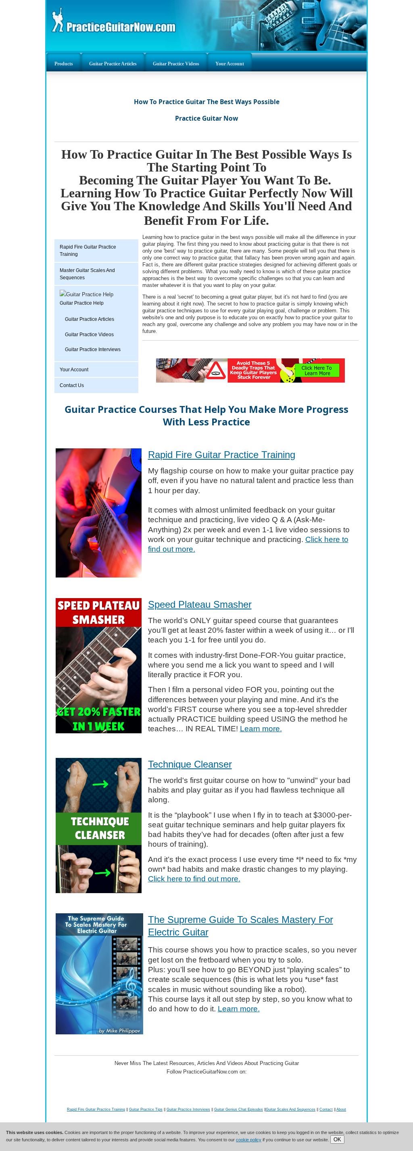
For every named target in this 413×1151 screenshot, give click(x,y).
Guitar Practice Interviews (93, 349)
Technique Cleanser (190, 764)
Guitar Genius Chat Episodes (238, 1109)
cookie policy (248, 1139)
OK (337, 1139)
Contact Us (72, 385)
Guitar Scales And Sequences (290, 1109)
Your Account (229, 64)
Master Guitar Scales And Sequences (87, 274)
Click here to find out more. (194, 879)
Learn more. (261, 728)
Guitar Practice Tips (146, 1109)
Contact (326, 1109)
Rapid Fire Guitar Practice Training (88, 250)
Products (63, 64)
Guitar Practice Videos (176, 64)
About (341, 1109)
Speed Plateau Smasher (200, 604)
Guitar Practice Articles (113, 64)
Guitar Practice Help (82, 303)
